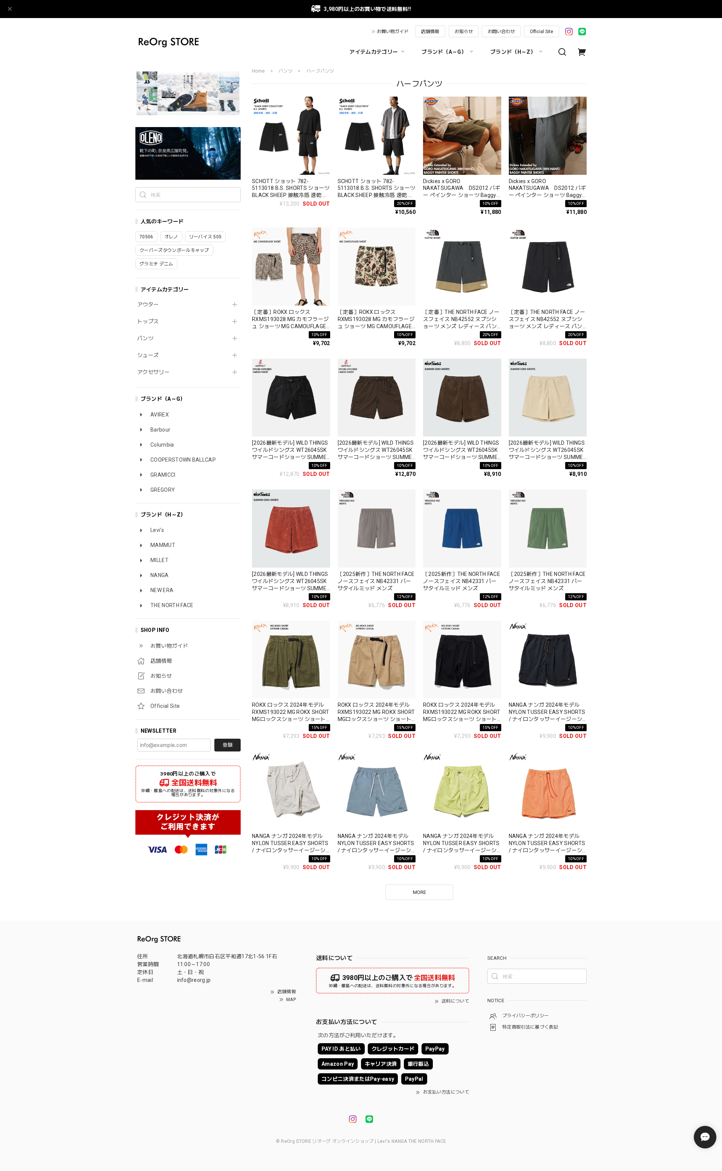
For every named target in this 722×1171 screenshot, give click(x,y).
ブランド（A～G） (444, 52)
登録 (227, 745)
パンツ (145, 338)
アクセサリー (153, 372)
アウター (148, 304)
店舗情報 (430, 31)
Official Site (541, 31)
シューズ (148, 355)
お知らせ (464, 31)
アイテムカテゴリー (373, 52)
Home (258, 71)
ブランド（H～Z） (513, 52)
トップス (148, 321)
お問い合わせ (501, 31)
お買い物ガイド (392, 31)
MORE (419, 892)
